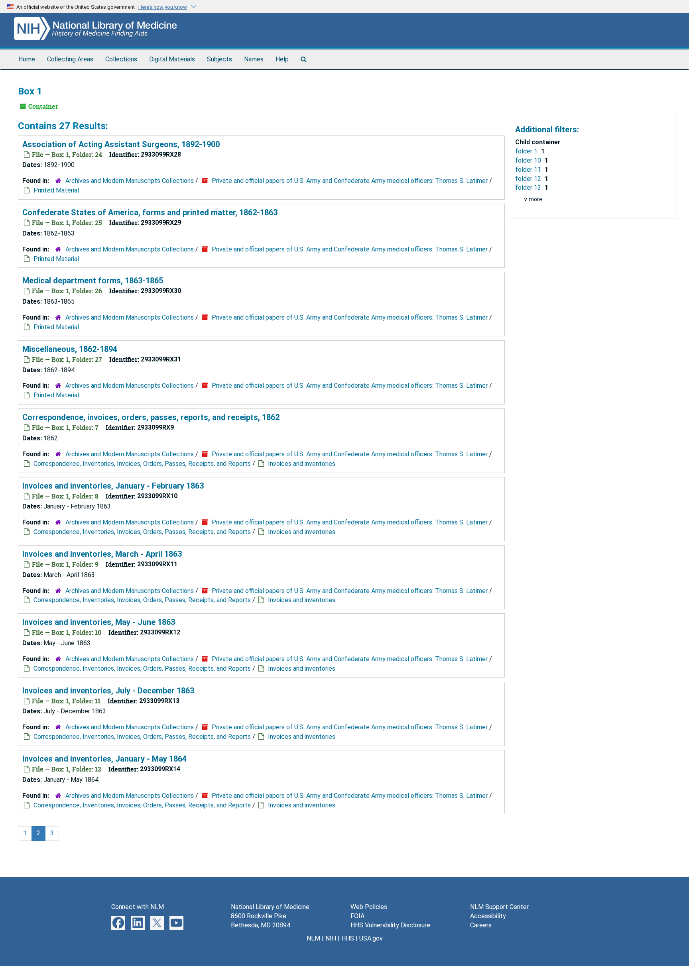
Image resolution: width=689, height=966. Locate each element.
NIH (330, 938)
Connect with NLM (137, 907)
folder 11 (529, 169)
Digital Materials (172, 59)
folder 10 (529, 160)
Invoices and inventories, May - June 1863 (98, 622)
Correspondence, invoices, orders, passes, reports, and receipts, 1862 (151, 417)
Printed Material (56, 190)
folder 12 (529, 179)
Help (282, 59)
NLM (313, 938)
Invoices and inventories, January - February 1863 (113, 486)
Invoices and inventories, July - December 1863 (108, 690)
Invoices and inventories (301, 463)
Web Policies (368, 907)
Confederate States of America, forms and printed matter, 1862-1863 (150, 212)
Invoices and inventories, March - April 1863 (102, 554)
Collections (121, 59)
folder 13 (529, 187)
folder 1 (527, 151)
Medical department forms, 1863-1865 (92, 280)
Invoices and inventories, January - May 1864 (104, 759)
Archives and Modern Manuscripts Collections (129, 181)
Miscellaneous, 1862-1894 (69, 349)
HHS (347, 938)
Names (254, 59)
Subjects (219, 59)
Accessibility (488, 916)
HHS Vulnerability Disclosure (390, 925)
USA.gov (371, 938)
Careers (481, 925)
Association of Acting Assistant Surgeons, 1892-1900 (121, 144)
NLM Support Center (499, 907)
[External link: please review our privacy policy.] (118, 922)
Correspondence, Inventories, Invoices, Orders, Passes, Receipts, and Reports (142, 463)
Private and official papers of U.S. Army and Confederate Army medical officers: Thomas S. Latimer (350, 181)
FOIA (357, 916)
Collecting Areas (70, 59)
